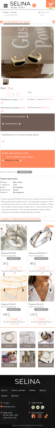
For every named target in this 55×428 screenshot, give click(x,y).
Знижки (4, 396)
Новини (32, 390)
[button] (4, 274)
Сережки (13, 12)
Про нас (4, 390)
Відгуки (43, 390)
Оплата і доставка (18, 390)
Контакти (15, 396)
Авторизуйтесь (11, 124)
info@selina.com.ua (9, 407)
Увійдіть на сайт (12, 160)
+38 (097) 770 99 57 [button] (17, 8)
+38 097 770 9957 (37, 403)
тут (3, 141)
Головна (6, 12)
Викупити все (24, 172)
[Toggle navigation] (5, 6)
